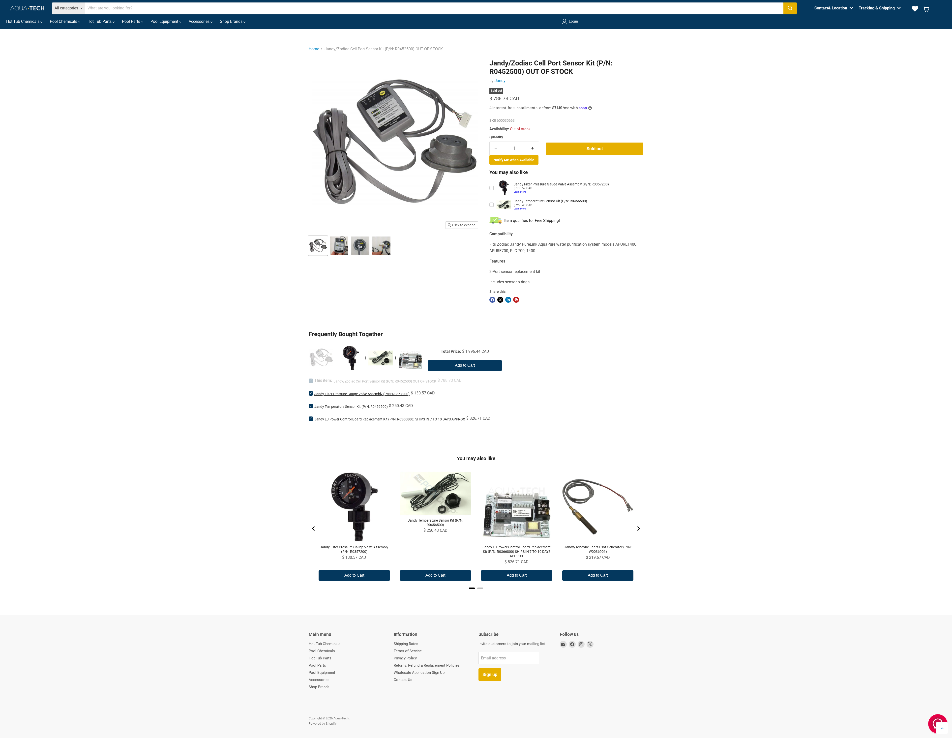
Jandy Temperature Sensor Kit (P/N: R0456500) (351, 407)
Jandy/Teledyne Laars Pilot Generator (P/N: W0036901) (597, 549)
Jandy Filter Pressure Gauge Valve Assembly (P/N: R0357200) (362, 394)
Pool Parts (131, 21)
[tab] (472, 588)
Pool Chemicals (64, 21)
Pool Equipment (164, 21)
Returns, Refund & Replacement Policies (427, 665)
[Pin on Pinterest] (516, 300)
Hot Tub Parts (100, 21)
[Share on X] (500, 300)
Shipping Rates (406, 644)
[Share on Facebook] (492, 300)
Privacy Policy (405, 658)
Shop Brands (231, 21)
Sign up (489, 674)
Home (314, 49)
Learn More (520, 191)
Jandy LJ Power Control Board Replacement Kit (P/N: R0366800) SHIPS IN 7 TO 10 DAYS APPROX (389, 419)
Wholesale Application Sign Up (419, 672)
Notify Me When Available (514, 160)
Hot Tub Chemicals (23, 21)
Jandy (500, 80)
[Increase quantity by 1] (532, 148)
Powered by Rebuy (476, 594)
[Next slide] (638, 528)
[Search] (790, 8)
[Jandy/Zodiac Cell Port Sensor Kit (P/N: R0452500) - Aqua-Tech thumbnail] (318, 246)
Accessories (199, 21)
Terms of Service (408, 651)
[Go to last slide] (314, 528)
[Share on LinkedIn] (508, 300)
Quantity (496, 137)
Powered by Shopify (322, 723)
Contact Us (403, 680)
